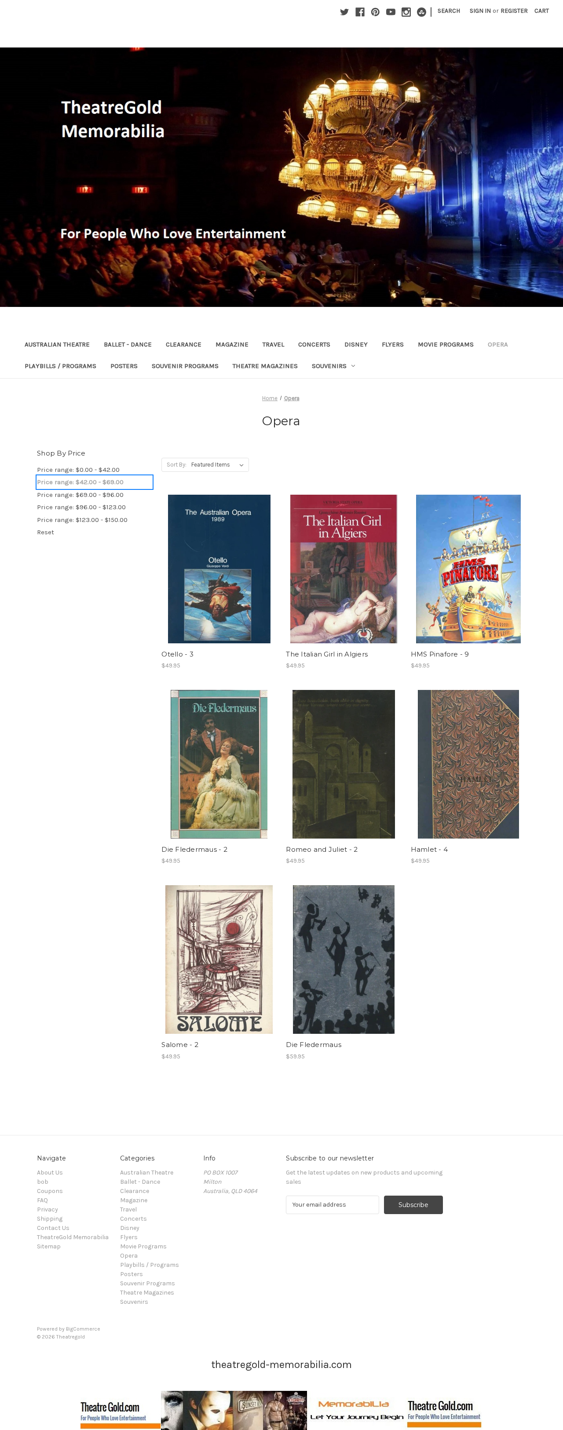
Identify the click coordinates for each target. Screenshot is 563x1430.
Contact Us (53, 1228)
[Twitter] (344, 12)
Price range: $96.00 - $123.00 (81, 507)
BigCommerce (83, 1329)
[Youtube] (390, 12)
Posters (124, 366)
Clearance (183, 344)
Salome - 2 (179, 1044)
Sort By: (176, 464)
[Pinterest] (375, 12)
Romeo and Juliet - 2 (322, 849)
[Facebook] (360, 12)
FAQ (42, 1200)
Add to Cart (219, 576)
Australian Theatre (57, 344)
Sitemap (49, 1246)
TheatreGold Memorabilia (73, 1237)
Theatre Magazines (265, 366)
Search (449, 11)
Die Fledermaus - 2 (194, 849)
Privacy (47, 1209)
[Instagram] (406, 12)
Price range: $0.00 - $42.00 (78, 470)
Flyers (393, 344)
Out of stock (219, 772)
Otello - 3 (177, 654)
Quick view (218, 561)
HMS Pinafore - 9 (440, 654)
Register (514, 11)
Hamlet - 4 (429, 849)
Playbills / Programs (60, 366)
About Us (50, 1172)
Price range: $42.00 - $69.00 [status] (80, 482)
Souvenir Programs (185, 366)
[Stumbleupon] (421, 12)
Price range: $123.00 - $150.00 (82, 520)
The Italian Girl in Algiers (327, 654)
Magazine (232, 344)
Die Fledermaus (313, 1044)
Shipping (49, 1218)
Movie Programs (446, 344)
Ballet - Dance (128, 344)
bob (42, 1182)
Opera (498, 344)
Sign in (480, 11)
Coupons (50, 1191)
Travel (273, 344)
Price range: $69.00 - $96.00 (80, 495)
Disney (356, 344)
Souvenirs (329, 366)
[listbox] (219, 464)
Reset (45, 532)
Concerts (314, 344)
